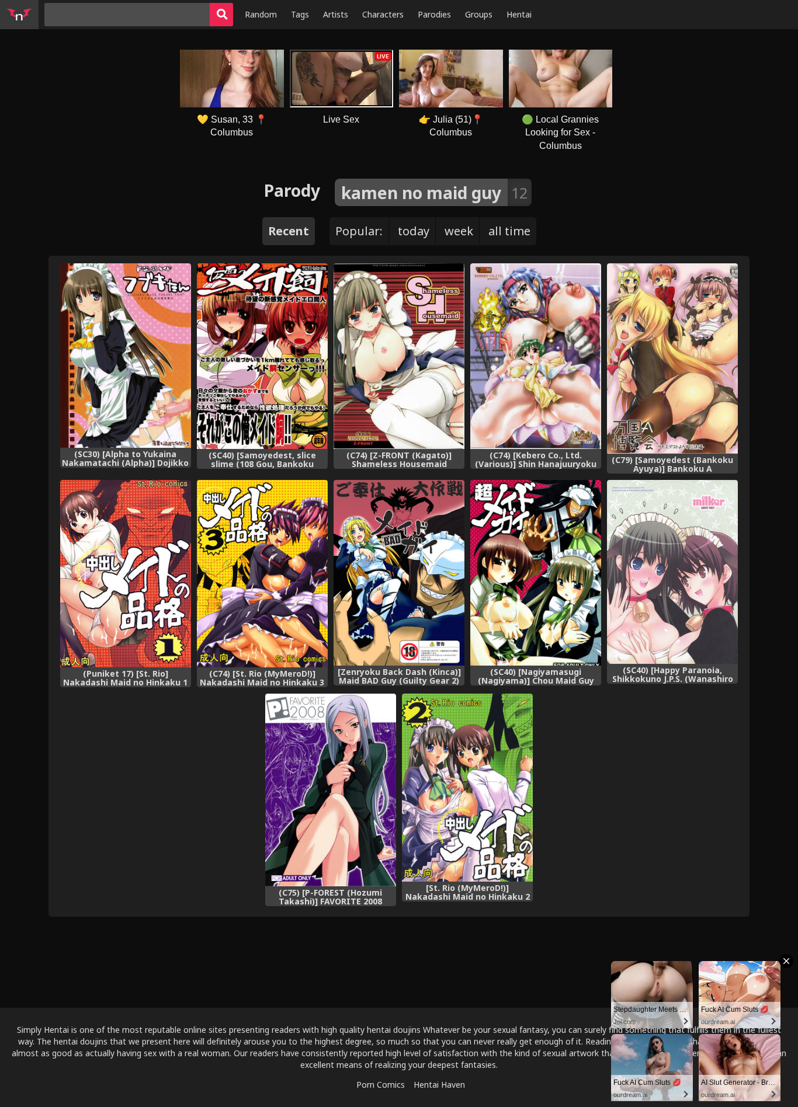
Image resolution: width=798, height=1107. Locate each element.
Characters (383, 14)
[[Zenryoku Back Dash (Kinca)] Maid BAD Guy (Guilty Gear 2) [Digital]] (399, 573)
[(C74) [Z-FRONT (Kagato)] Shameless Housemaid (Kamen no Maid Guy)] (399, 356)
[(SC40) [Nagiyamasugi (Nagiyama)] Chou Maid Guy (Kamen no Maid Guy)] (535, 573)
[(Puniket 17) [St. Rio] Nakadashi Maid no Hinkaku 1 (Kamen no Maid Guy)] (125, 574)
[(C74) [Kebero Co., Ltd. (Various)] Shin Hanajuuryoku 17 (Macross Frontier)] (535, 356)
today (413, 231)
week (459, 231)
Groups (478, 14)
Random (261, 14)
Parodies (434, 14)
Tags (300, 14)
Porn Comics (380, 1084)
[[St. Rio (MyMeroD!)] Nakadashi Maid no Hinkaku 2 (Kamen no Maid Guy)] (467, 788)
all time (509, 231)
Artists (335, 14)
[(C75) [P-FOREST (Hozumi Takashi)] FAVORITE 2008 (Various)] (330, 790)
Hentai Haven (439, 1084)
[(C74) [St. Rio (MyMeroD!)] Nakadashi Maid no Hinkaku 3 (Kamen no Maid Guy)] (262, 573)
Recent (288, 231)
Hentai (519, 14)
